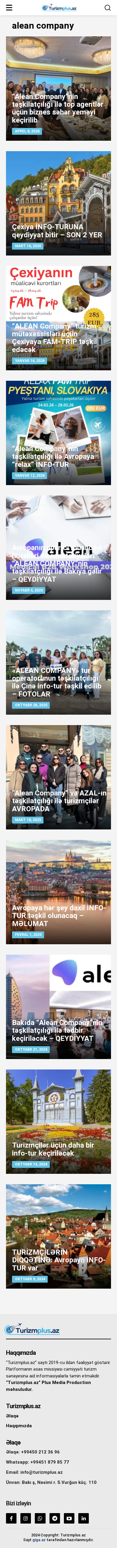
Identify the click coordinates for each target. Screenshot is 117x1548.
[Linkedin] (83, 1518)
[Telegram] (55, 1518)
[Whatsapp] (40, 1518)
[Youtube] (69, 1518)
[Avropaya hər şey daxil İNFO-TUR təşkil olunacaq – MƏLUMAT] (58, 892)
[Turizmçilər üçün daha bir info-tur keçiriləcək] (58, 1121)
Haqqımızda (19, 1425)
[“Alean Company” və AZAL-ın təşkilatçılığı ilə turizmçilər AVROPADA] (58, 777)
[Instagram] (25, 1518)
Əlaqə (12, 1416)
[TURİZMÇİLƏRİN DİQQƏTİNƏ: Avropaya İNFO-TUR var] (58, 1236)
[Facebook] (11, 1518)
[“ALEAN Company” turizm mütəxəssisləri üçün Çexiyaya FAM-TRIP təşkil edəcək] (58, 318)
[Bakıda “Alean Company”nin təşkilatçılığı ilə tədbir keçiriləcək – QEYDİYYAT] (58, 1007)
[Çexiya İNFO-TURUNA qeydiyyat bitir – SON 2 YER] (58, 203)
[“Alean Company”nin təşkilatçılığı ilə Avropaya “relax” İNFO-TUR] (58, 433)
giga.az (39, 1540)
